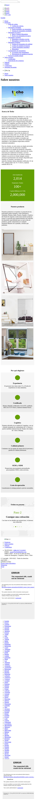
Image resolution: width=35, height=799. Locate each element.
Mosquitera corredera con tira (20, 39)
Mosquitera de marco (14, 32)
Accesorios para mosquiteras (20, 52)
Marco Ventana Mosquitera (20, 34)
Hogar (6, 21)
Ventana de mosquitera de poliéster (22, 44)
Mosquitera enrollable (14, 27)
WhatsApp (4, 565)
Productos (7, 22)
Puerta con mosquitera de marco (21, 36)
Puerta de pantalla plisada (15, 55)
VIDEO (6, 64)
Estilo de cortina (13, 24)
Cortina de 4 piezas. (18, 26)
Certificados (11, 59)
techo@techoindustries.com (18, 552)
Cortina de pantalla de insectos (21, 46)
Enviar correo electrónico (8, 563)
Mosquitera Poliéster (14, 42)
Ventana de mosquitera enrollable (21, 31)
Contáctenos (8, 65)
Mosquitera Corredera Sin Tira (21, 41)
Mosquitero (15, 49)
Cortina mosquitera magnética (20, 47)
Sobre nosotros (8, 57)
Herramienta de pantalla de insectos (22, 54)
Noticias (6, 62)
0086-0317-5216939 (19, 550)
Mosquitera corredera (14, 37)
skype (2, 566)
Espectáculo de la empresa (16, 60)
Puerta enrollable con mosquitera (21, 29)
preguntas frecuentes (10, 67)
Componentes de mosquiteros (17, 51)
